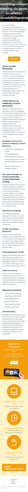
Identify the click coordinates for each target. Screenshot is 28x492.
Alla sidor (13, 483)
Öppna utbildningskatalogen (14, 467)
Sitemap (13, 481)
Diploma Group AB (12, 486)
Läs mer (14, 59)
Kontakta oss (14, 479)
